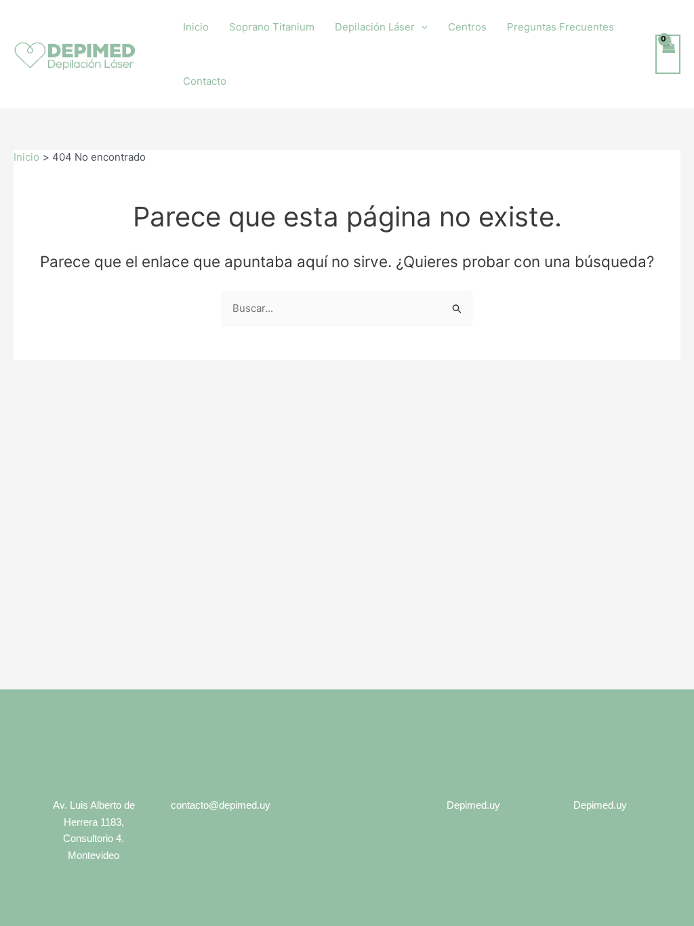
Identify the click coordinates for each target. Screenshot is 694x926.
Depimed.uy (473, 805)
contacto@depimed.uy (220, 805)
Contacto (204, 81)
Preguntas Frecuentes (560, 26)
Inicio (196, 26)
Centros (467, 26)
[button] (421, 27)
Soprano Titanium (271, 26)
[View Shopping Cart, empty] (668, 55)
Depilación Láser (375, 26)
